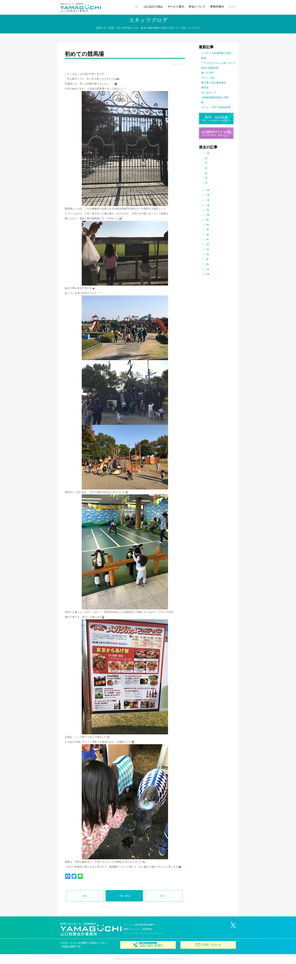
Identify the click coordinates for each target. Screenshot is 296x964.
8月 (206, 158)
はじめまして (208, 92)
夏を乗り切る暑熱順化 (213, 82)
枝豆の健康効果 (209, 67)
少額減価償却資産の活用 (214, 97)
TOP (136, 6)
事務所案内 (217, 6)
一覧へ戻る (124, 895)
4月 (206, 177)
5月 (205, 173)
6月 (205, 168)
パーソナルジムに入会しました (218, 62)
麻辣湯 (205, 87)
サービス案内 (176, 6)
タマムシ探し (208, 77)
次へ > (164, 895)
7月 (205, 163)
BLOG (232, 6)
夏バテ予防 (207, 72)
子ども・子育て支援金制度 (216, 107)
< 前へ (84, 895)
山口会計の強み (153, 6)
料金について (197, 6)
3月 (206, 182)
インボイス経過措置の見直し (217, 53)
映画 (203, 57)
